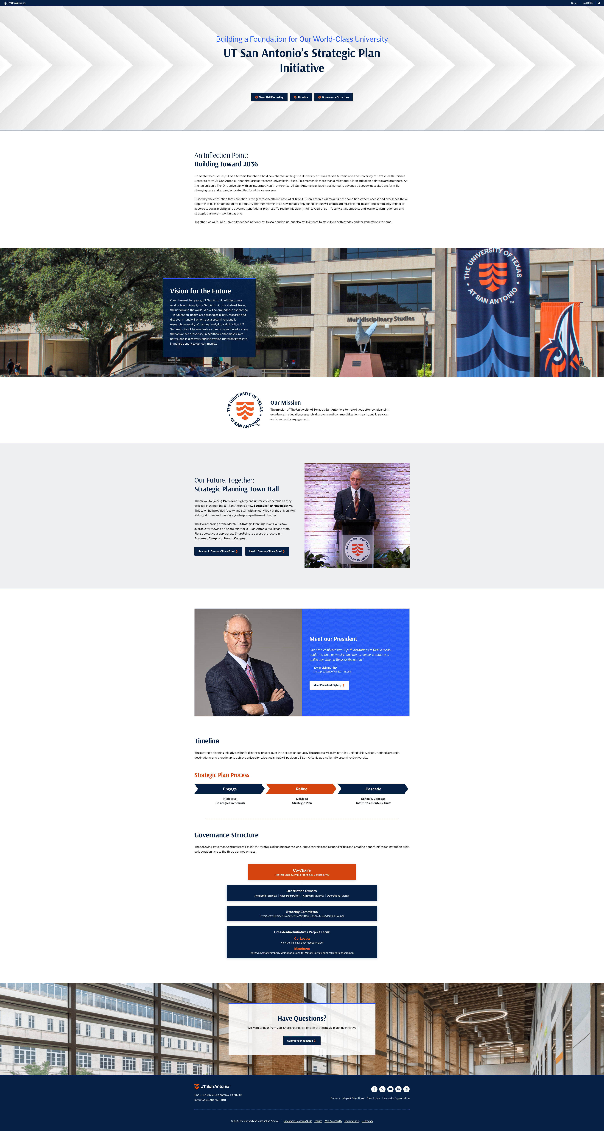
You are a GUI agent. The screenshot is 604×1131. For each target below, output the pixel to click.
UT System (367, 1120)
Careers (335, 1098)
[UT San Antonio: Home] (15, 3)
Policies (318, 1120)
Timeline (302, 97)
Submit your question (300, 1040)
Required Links (351, 1120)
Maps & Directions (353, 1098)
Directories (373, 1098)
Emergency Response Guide (298, 1120)
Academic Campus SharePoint (216, 551)
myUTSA (588, 3)
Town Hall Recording (271, 97)
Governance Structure (335, 97)
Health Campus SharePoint (265, 551)
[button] (599, 3)
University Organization (396, 1098)
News (574, 3)
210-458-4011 (217, 1099)
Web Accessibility (333, 1120)
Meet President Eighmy (327, 685)
